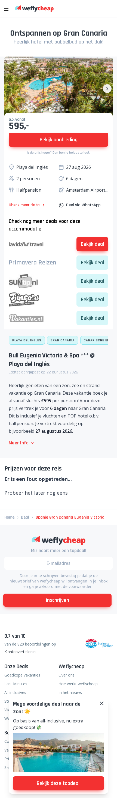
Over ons (67, 675)
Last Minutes (15, 683)
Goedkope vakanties (22, 675)
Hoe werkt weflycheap (78, 683)
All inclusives (15, 692)
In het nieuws (70, 692)
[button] (50, 110)
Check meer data (24, 205)
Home (9, 517)
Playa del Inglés (26, 340)
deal (25, 517)
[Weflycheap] (34, 8)
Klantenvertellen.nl (20, 651)
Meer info (19, 443)
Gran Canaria (63, 340)
